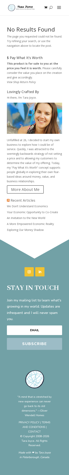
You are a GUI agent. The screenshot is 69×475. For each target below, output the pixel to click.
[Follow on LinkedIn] (39, 271)
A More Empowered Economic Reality (30, 224)
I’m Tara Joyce (27, 97)
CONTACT (34, 431)
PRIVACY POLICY (29, 422)
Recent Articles (23, 200)
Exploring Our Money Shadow (25, 230)
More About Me (25, 189)
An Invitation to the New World (26, 218)
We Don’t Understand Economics (27, 206)
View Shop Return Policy (21, 82)
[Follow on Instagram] (29, 271)
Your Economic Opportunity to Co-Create (32, 212)
